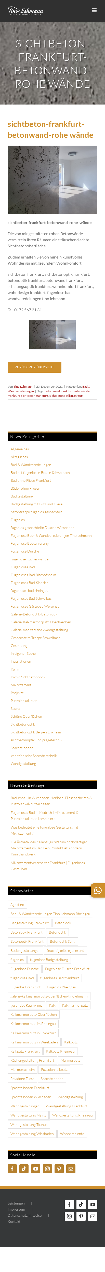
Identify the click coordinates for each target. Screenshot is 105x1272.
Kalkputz (70, 1042)
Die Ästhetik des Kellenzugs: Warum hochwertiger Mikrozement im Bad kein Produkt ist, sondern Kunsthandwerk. (49, 848)
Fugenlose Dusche (25, 551)
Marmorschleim (22, 1069)
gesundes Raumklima (26, 1005)
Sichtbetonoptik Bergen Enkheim (36, 732)
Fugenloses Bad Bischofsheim (33, 575)
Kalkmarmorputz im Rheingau (33, 1023)
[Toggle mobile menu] (94, 10)
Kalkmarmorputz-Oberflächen (33, 1014)
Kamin (15, 669)
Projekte (17, 693)
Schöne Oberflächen (26, 716)
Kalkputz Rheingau (60, 1051)
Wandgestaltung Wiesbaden (32, 1133)
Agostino (17, 904)
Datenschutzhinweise (25, 1215)
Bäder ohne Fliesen (25, 488)
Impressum (16, 1209)
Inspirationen (21, 661)
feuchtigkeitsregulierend (65, 950)
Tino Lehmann (23, 386)
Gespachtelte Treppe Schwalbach (35, 637)
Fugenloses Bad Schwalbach (32, 598)
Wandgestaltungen (25, 1106)
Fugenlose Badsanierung (30, 543)
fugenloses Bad (22, 978)
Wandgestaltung (23, 763)
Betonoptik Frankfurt (27, 941)
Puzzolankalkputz (24, 700)
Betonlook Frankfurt (26, 932)
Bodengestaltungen (25, 950)
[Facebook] (12, 1168)
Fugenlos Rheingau (61, 987)
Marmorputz (70, 1060)
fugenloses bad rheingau (29, 590)
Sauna (15, 708)
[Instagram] (47, 1168)
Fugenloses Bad (23, 567)
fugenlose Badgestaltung (49, 959)
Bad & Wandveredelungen (31, 464)
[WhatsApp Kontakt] (98, 890)
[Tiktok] (24, 1168)
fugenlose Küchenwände (29, 559)
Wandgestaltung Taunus (28, 1124)
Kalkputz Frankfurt (25, 1051)
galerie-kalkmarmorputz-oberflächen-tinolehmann (49, 996)
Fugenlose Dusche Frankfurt (67, 969)
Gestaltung (19, 645)
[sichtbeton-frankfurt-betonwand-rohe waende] (52, 322)
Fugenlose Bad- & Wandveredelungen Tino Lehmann (51, 535)
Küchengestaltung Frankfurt (32, 1060)
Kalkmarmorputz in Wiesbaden (34, 1042)
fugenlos (17, 959)
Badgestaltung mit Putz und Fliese (36, 504)
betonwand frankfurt (59, 391)
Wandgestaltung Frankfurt (66, 1106)
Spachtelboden (22, 748)
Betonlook (63, 923)
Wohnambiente (72, 1133)
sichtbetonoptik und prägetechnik (36, 740)
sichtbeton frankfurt (34, 396)
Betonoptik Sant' (62, 941)
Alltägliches (19, 457)
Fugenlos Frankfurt (25, 987)
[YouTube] (35, 1168)
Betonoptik (57, 932)
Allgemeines (20, 449)
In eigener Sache (23, 653)
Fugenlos (18, 520)
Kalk (52, 1005)
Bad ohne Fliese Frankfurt (31, 480)
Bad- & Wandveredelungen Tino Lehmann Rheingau (50, 914)
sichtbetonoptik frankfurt (66, 396)
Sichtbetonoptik (23, 724)
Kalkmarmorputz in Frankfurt (33, 1033)
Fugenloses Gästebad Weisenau (35, 606)
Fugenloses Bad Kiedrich (29, 582)
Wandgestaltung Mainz (28, 1115)
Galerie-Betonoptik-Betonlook (34, 614)
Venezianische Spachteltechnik (34, 755)
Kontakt (14, 1221)
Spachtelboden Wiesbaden (30, 1097)
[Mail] (70, 1168)
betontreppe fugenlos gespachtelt (36, 512)
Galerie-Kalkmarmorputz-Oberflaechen (41, 622)
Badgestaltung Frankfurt (29, 923)
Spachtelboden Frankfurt (29, 1088)
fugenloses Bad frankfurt (59, 978)
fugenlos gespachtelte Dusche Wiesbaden (42, 527)
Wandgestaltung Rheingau (72, 1115)
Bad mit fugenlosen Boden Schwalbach (40, 472)
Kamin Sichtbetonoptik (28, 677)
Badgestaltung (22, 496)
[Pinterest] (59, 1168)
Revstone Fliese (22, 1078)
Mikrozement (21, 685)
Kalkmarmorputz (75, 1005)
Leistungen (16, 1203)
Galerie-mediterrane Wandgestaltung (39, 630)
